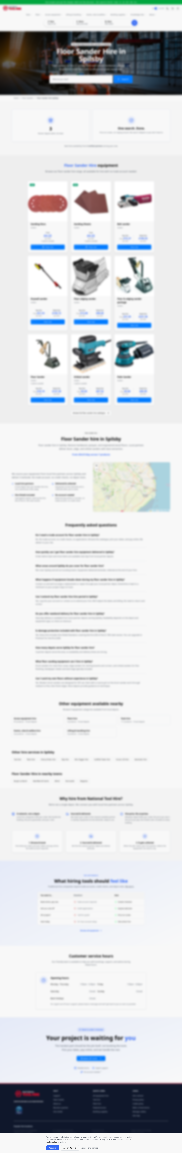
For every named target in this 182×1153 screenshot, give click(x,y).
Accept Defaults (70, 1148)
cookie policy (51, 1142)
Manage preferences (89, 1148)
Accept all (53, 1148)
